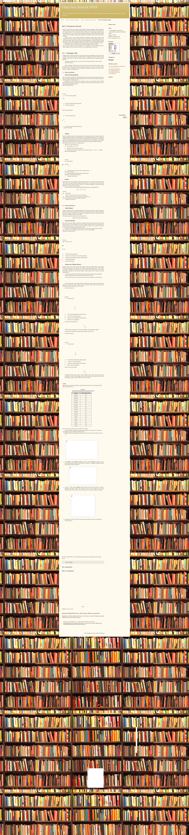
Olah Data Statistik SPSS (80, 7)
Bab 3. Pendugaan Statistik (104, 20)
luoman (93, 633)
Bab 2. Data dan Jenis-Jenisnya (88, 20)
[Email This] (66, 562)
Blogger (102, 633)
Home (62, 20)
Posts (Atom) (70, 609)
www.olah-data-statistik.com (114, 69)
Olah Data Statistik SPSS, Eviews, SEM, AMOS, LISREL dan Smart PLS (81, 613)
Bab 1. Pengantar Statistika (72, 20)
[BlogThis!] (67, 562)
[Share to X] (69, 562)
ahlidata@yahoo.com (116, 38)
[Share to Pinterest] (71, 562)
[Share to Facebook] (70, 562)
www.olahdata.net (112, 73)
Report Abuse (112, 24)
